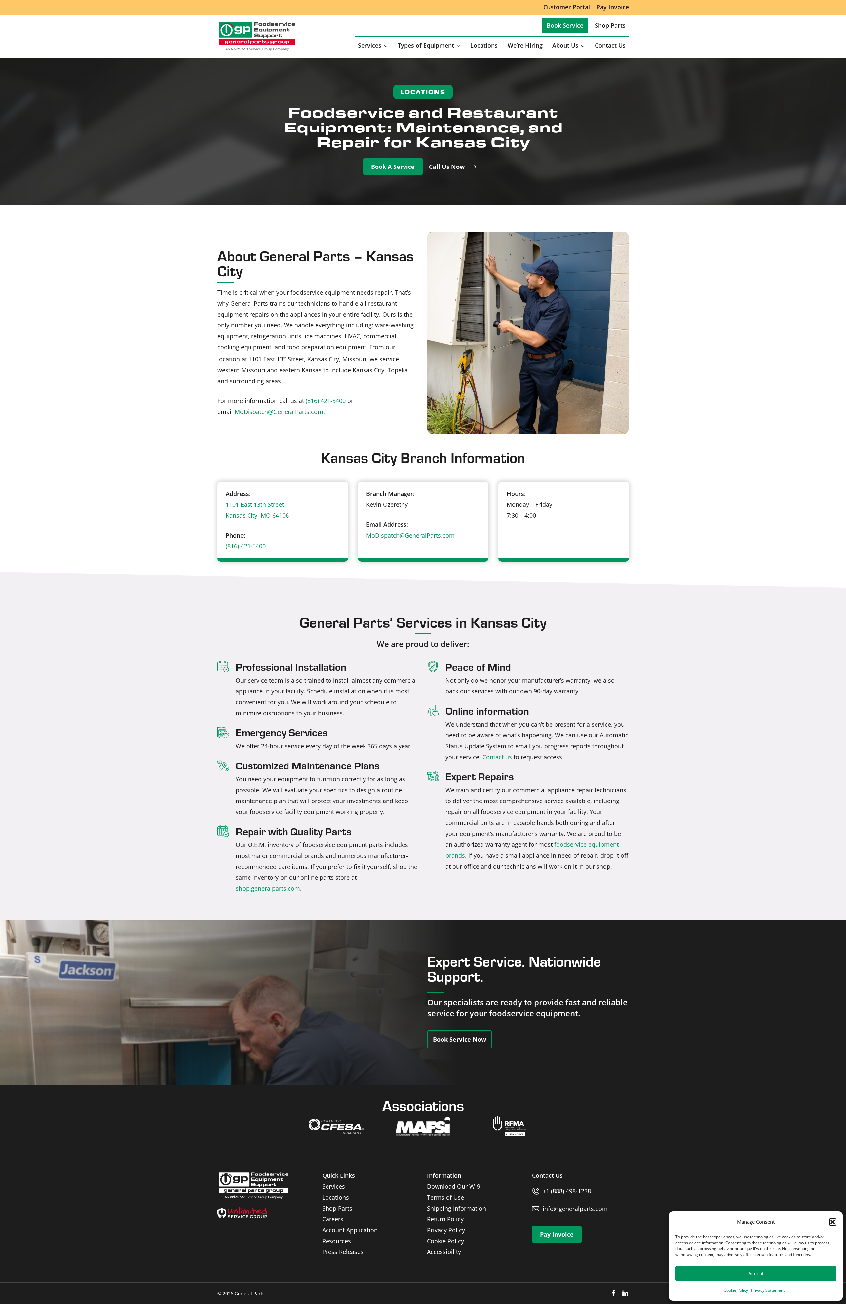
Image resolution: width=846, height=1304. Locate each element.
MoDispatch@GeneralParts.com (279, 412)
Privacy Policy (446, 1230)
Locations (335, 1197)
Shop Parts (337, 1208)
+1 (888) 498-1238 (567, 1191)
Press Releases (343, 1252)
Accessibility (444, 1252)
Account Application (350, 1230)
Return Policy (445, 1219)
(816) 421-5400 (326, 401)
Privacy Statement (768, 1290)
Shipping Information (456, 1208)
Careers (332, 1219)
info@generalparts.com (575, 1208)
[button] (832, 1222)
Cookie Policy (736, 1290)
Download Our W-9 (453, 1186)
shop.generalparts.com (268, 888)
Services (333, 1186)
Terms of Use (445, 1197)
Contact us (497, 757)
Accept (755, 1273)
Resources (336, 1241)
